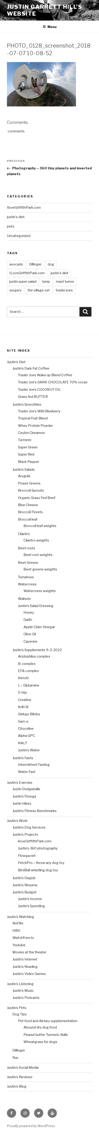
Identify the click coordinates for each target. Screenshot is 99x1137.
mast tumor (65, 281)
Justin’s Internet (24, 959)
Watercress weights (39, 591)
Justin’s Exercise (19, 783)
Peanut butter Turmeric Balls (45, 1035)
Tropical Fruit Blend (33, 418)
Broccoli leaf (27, 519)
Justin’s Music (23, 991)
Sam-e (23, 721)
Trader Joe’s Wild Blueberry (39, 411)
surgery (15, 290)
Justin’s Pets (16, 1008)
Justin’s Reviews (19, 1077)
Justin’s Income (30, 899)
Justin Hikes (21, 803)
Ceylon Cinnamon (31, 433)
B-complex (26, 664)
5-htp (22, 692)
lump (46, 281)
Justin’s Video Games (29, 974)
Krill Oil (23, 707)
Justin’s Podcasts (26, 998)
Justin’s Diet (16, 362)
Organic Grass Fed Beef (36, 498)
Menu (52, 27)
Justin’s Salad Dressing (35, 606)
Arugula (24, 476)
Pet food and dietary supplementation (47, 1021)
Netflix (17, 923)
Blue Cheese (28, 505)
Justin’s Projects (25, 834)
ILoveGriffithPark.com (27, 273)
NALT (22, 743)
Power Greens (29, 483)
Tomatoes (26, 577)
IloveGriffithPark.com (24, 207)
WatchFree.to (23, 938)
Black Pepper (28, 462)
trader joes (64, 290)
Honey (28, 612)
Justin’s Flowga (24, 796)
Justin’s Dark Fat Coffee (30, 368)
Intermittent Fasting (34, 765)
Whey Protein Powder (35, 426)
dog (51, 264)
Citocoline (26, 729)
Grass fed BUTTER (33, 397)
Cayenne (30, 641)
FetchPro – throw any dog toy (41, 863)
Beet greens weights (40, 569)
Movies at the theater (29, 952)
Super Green (28, 447)
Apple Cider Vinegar (39, 627)
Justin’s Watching (20, 917)
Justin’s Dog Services (29, 827)
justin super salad (22, 281)
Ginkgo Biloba (29, 714)
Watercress (27, 584)
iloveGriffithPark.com (34, 841)
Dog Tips (19, 1014)
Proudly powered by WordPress (31, 1126)
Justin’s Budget (24, 892)
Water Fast (26, 772)
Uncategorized (18, 236)
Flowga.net (27, 856)
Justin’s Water (29, 750)
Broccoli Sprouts (31, 490)
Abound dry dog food (40, 1027)
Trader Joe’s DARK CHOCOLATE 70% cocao (52, 382)
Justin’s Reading (25, 967)
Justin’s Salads (23, 469)
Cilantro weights (36, 540)
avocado (16, 264)
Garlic (27, 620)
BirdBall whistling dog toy (38, 870)
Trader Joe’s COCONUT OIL (39, 390)
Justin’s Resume (25, 885)
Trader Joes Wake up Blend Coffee (45, 375)
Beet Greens (28, 563)
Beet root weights (37, 555)
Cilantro (24, 534)
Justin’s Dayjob (23, 878)
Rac (15, 1058)
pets (10, 226)
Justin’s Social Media (23, 1068)
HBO (16, 931)
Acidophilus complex (34, 656)
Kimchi (23, 678)
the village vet (39, 290)
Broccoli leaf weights (39, 526)
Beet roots (26, 548)
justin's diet (16, 217)
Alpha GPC (26, 736)
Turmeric (25, 440)
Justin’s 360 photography (38, 848)
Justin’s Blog (16, 1086)
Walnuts (24, 599)
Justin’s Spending (31, 906)
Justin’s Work (17, 821)
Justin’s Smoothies (26, 404)
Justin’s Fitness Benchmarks (34, 811)
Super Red (26, 454)
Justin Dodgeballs (26, 789)
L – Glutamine (28, 685)
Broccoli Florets (30, 512)
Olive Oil (29, 634)
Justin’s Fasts (22, 758)
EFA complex (28, 671)
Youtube (19, 945)
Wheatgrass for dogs (40, 1042)
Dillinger (35, 264)
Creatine (24, 700)
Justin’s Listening (20, 984)
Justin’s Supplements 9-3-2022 (37, 650)
